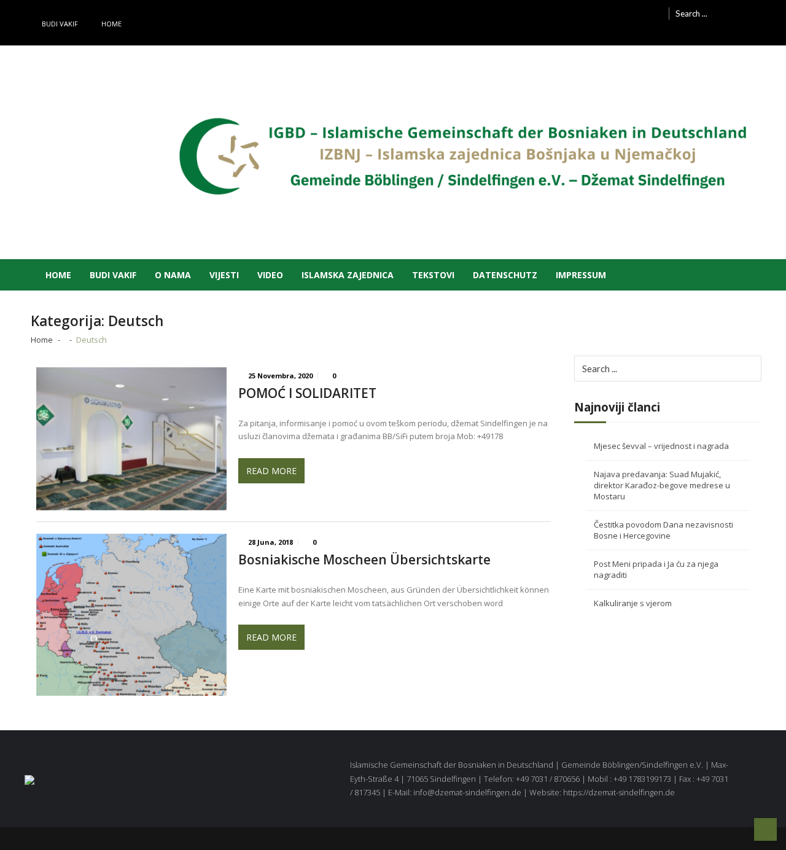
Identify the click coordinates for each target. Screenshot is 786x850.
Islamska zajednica (348, 275)
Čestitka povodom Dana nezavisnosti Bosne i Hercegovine (663, 530)
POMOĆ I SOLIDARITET (307, 393)
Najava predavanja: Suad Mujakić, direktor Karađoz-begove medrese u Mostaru (662, 485)
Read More (271, 471)
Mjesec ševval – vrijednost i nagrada (661, 445)
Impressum (581, 275)
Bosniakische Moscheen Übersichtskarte (364, 559)
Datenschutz (505, 275)
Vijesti (224, 275)
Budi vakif (60, 23)
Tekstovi (433, 275)
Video (270, 275)
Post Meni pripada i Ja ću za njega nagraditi (656, 569)
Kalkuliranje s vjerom (633, 603)
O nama (173, 275)
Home (111, 23)
